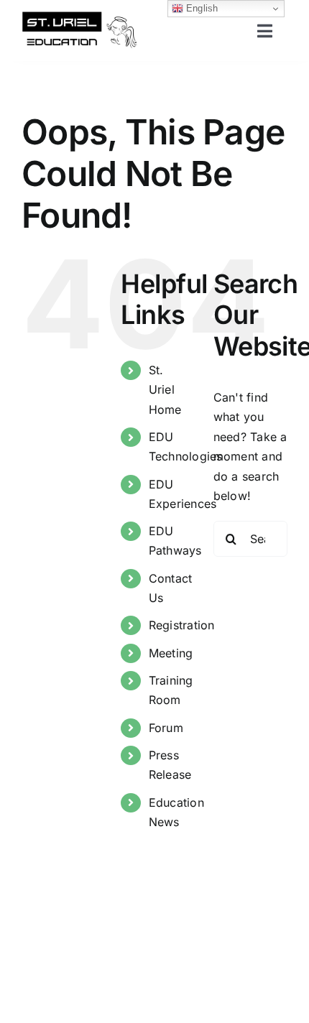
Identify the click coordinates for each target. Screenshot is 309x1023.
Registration (182, 625)
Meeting (171, 653)
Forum (166, 728)
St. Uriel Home (165, 389)
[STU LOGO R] (80, 16)
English (200, 8)
